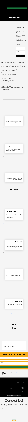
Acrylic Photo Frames (21, 22)
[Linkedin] (18, 382)
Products (10, 12)
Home (10, 1)
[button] (17, 8)
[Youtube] (17, 382)
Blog (9, 5)
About (10, 2)
